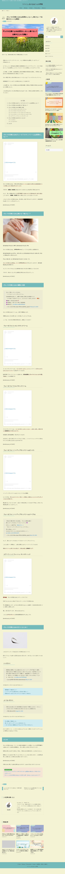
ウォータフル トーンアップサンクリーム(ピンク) (21, 112)
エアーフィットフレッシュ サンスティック (19, 115)
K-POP (48, 51)
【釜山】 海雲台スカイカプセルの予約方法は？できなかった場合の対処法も (54, 74)
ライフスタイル (50, 56)
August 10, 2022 (19, 711)
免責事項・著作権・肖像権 (42, 864)
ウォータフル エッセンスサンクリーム (18, 109)
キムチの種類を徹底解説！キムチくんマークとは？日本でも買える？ (54, 66)
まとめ (10, 123)
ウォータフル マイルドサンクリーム (18, 110)
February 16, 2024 (34, 306)
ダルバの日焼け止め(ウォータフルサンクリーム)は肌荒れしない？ (24, 103)
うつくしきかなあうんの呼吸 (32, 4)
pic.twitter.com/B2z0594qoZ (19, 304)
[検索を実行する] (61, 37)
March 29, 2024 (33, 535)
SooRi (8, 809)
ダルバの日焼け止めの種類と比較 (16, 107)
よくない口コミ (14, 121)
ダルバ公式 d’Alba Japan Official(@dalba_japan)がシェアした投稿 (20, 179)
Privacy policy (28, 864)
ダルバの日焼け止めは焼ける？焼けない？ (18, 105)
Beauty (4, 21)
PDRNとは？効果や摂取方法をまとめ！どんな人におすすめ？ (54, 70)
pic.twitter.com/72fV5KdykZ (20, 677)
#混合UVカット (20, 525)
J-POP (48, 48)
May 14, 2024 (29, 679)
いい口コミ (13, 119)
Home (19, 864)
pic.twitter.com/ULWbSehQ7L (12, 533)
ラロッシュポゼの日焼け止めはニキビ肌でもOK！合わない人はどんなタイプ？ (22, 775)
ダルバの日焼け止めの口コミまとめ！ (17, 118)
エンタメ (48, 53)
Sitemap (23, 864)
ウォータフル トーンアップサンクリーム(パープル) (21, 114)
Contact (34, 864)
